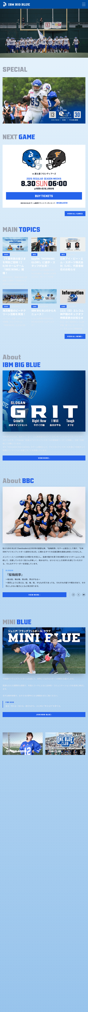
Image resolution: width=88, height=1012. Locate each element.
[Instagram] (73, 594)
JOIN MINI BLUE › (44, 714)
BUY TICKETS (44, 196)
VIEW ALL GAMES (75, 213)
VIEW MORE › (44, 458)
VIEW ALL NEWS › (75, 336)
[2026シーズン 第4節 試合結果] (44, 100)
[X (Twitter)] (78, 594)
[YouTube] (83, 594)
